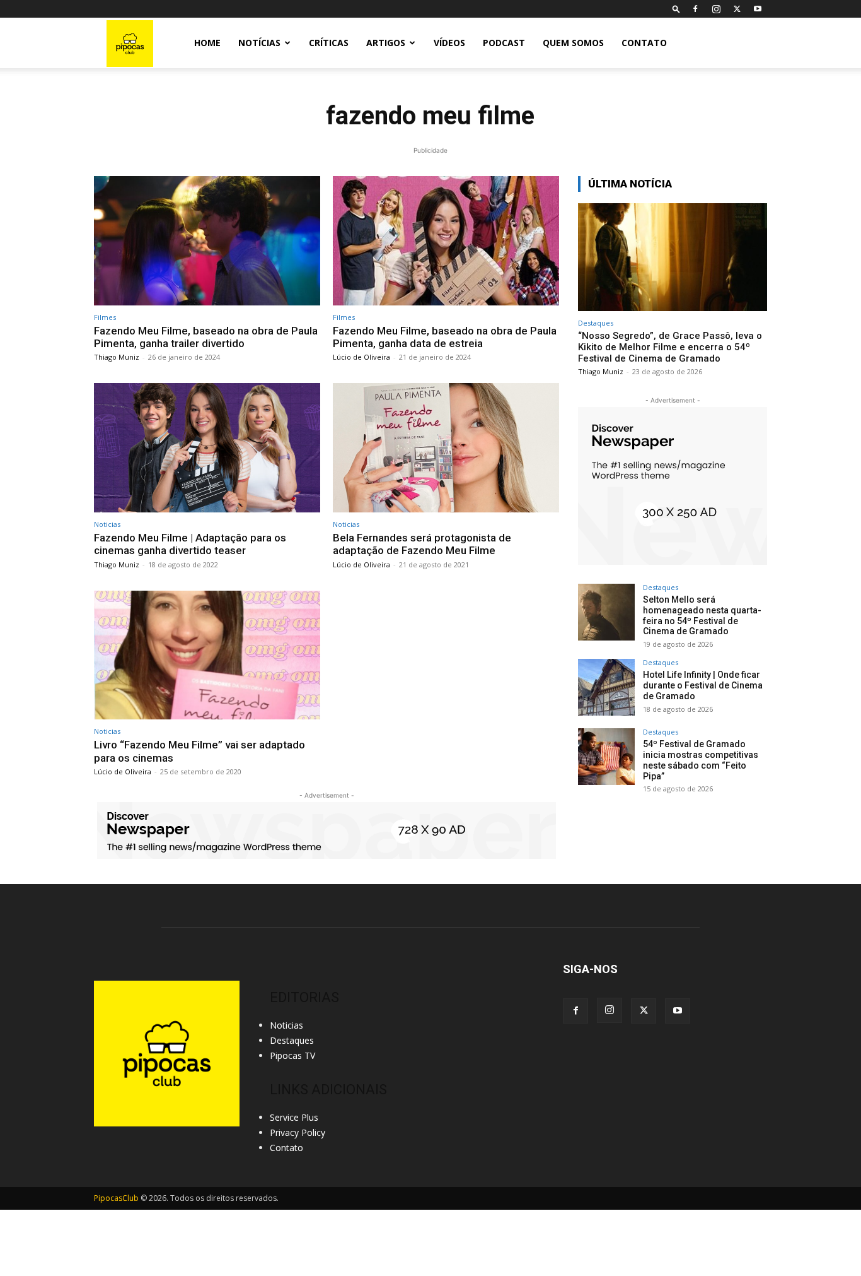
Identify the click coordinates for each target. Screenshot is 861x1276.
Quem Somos (573, 43)
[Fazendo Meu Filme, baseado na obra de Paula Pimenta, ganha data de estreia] (446, 240)
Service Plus (294, 1117)
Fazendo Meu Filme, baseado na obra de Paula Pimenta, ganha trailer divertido (206, 337)
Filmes (105, 317)
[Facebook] (695, 9)
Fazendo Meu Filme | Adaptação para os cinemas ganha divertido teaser (190, 544)
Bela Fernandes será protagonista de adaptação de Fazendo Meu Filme (422, 544)
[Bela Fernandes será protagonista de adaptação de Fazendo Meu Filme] (446, 447)
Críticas (329, 43)
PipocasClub (116, 1198)
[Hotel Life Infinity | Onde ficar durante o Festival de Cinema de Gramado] (606, 687)
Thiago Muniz (116, 357)
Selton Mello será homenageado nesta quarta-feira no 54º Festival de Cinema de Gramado (702, 615)
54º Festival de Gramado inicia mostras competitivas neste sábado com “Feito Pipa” (700, 760)
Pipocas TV (292, 1055)
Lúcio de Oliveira (361, 357)
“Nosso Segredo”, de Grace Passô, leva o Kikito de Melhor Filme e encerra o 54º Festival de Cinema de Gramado (670, 347)
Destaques (595, 322)
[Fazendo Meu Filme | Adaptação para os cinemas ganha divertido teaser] (207, 447)
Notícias (259, 43)
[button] (676, 8)
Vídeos (449, 43)
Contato (644, 43)
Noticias (107, 524)
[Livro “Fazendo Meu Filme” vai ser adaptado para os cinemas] (207, 655)
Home (207, 43)
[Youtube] (757, 9)
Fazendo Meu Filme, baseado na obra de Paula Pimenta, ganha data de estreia (445, 337)
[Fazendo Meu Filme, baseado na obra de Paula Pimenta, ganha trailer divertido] (207, 240)
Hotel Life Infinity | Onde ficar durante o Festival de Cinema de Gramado (703, 685)
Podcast (504, 43)
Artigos (385, 43)
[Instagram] (716, 9)
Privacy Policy (297, 1132)
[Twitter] (736, 9)
